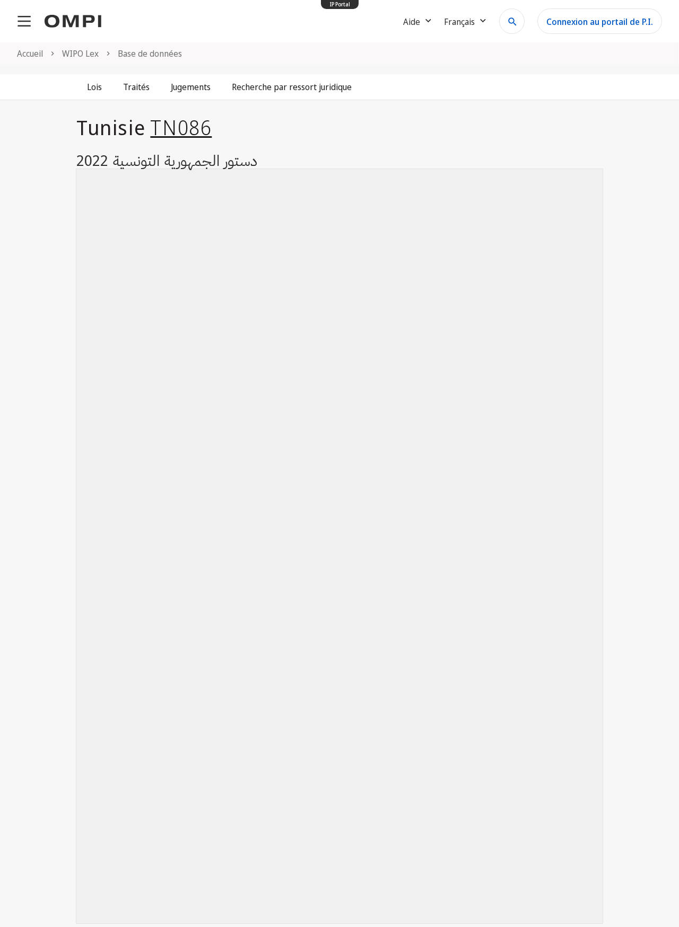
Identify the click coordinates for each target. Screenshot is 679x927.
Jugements (191, 87)
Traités (136, 87)
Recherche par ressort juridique (292, 87)
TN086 (181, 127)
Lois (94, 87)
